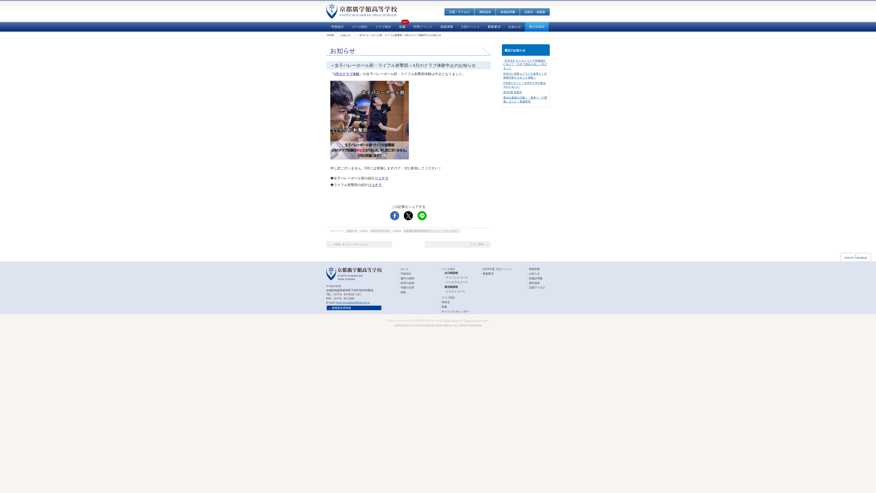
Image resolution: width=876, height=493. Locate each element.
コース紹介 (360, 27)
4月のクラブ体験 (347, 74)
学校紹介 (337, 27)
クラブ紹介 (383, 27)
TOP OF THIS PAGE (855, 257)
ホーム (405, 269)
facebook (394, 215)
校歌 (403, 292)
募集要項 (494, 27)
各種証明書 (507, 12)
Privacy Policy (451, 320)
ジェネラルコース (457, 282)
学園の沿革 (407, 287)
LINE (422, 215)
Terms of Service (473, 320)
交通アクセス (537, 287)
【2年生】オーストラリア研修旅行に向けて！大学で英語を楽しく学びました (525, 64)
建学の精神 (407, 278)
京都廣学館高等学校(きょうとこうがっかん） (431, 231)
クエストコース (455, 291)
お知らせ (514, 27)
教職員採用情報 (341, 307)
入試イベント (470, 27)
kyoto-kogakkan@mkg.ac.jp (353, 302)
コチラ (383, 178)
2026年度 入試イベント (497, 269)
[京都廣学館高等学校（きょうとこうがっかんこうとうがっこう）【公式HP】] (361, 15)
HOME (330, 35)
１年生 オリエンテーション (348, 244)
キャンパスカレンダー (455, 311)
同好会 (446, 302)
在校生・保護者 (534, 12)
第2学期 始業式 (512, 92)
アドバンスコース (457, 277)
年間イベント (423, 27)
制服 (402, 27)
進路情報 (446, 27)
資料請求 (485, 12)
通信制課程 (537, 27)
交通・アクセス (459, 12)
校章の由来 (407, 283)
